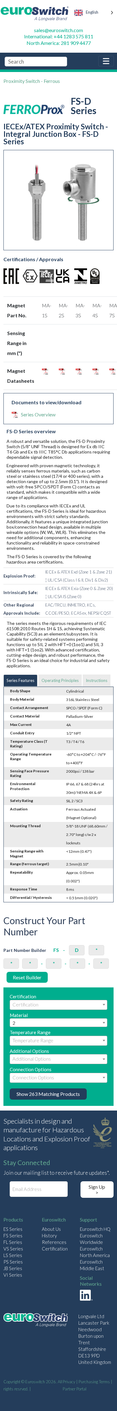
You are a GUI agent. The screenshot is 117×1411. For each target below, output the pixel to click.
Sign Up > (97, 1189)
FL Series (12, 1242)
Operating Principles (60, 680)
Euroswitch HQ (95, 1229)
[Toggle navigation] (106, 61)
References (54, 1242)
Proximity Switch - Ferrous (31, 81)
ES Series (12, 1229)
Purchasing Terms (94, 1381)
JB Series (12, 1268)
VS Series (13, 1248)
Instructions (96, 680)
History (49, 1235)
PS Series (13, 1262)
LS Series (12, 1255)
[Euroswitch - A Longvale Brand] (35, 1320)
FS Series (12, 1235)
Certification (23, 996)
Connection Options (30, 1069)
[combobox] (58, 1005)
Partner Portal (74, 1388)
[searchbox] (58, 1004)
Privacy (69, 1381)
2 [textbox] (13, 1023)
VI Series (12, 1275)
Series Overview (38, 414)
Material (19, 1019)
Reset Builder (27, 977)
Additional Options (29, 1051)
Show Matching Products (48, 1094)
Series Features (20, 680)
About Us (51, 1229)
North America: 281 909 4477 (59, 43)
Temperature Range (30, 1032)
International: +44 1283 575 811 (58, 36)
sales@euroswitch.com (58, 30)
